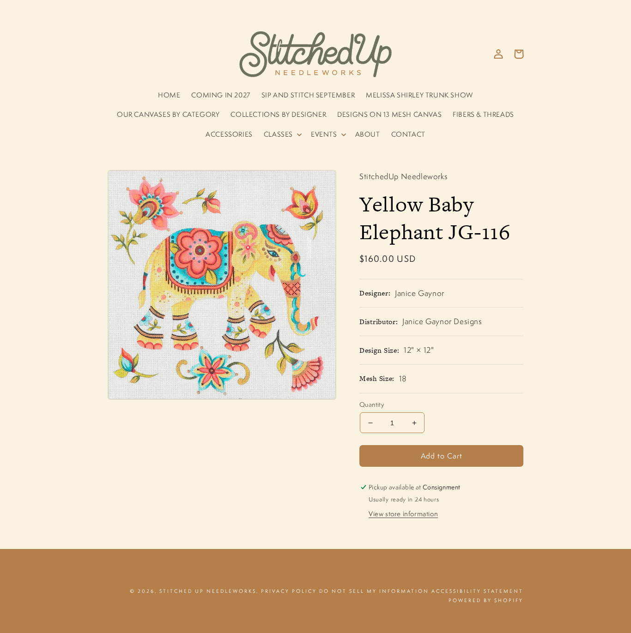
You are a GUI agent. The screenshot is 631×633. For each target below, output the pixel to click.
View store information (403, 513)
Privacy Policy (289, 591)
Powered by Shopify (486, 600)
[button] (281, 134)
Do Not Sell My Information (374, 591)
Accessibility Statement (477, 591)
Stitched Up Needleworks (207, 591)
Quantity (371, 404)
